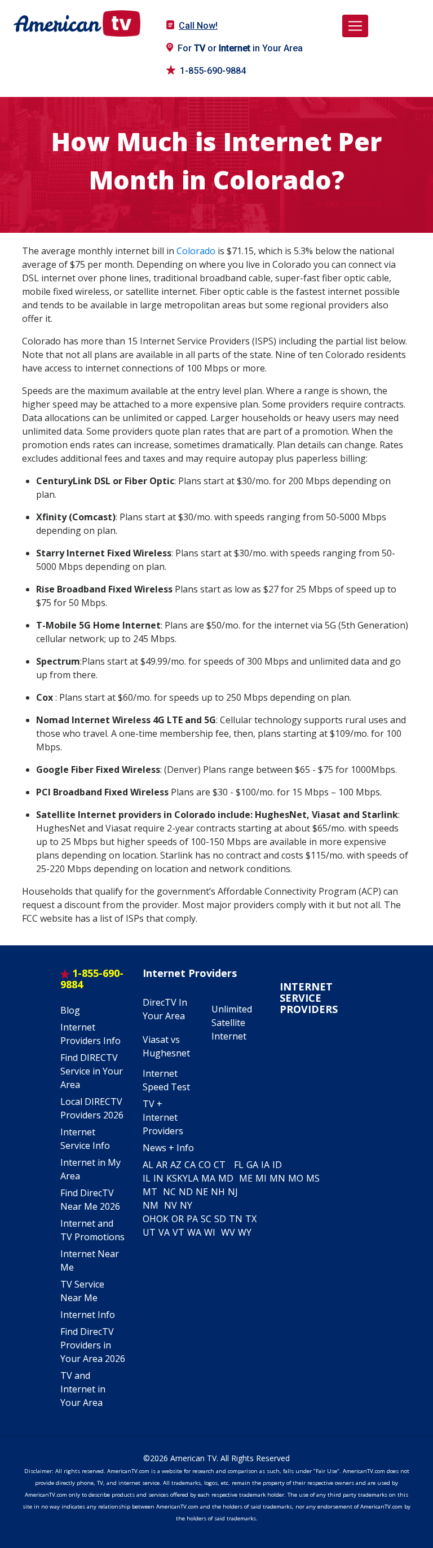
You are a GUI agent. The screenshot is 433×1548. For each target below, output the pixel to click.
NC (169, 1192)
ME (246, 1178)
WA (194, 1232)
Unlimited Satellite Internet (231, 1022)
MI (261, 1178)
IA (265, 1164)
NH (218, 1192)
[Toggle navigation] (355, 26)
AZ (176, 1164)
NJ (233, 1192)
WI (209, 1232)
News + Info (168, 1148)
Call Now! (198, 25)
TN (235, 1219)
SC (206, 1219)
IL (147, 1178)
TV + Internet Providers (163, 1117)
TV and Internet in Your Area (82, 1389)
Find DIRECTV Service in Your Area (91, 1071)
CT (220, 1164)
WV (228, 1232)
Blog (70, 1010)
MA (208, 1178)
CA (190, 1164)
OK (162, 1219)
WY (244, 1232)
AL (148, 1164)
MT (150, 1192)
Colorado (195, 251)
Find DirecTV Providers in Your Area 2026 (92, 1345)
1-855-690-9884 (213, 70)
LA (193, 1178)
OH (149, 1219)
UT (149, 1232)
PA (192, 1219)
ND (186, 1192)
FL (239, 1164)
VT (178, 1232)
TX (251, 1219)
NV (170, 1205)
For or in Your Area (240, 48)
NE (202, 1192)
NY (186, 1205)
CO (204, 1164)
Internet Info (87, 1314)
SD (220, 1219)
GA (252, 1164)
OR (177, 1219)
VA (164, 1232)
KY (182, 1178)
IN (158, 1178)
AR (161, 1164)
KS (171, 1178)
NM (150, 1205)
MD (225, 1178)
